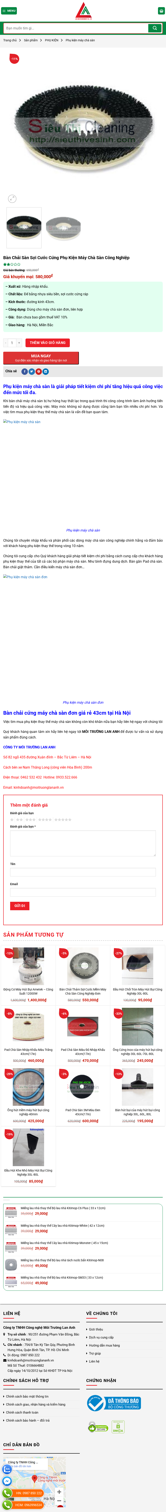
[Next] (151, 127)
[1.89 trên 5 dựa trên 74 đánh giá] (83, 264)
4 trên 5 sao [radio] (44, 820)
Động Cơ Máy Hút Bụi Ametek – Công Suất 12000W (28, 991)
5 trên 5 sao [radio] (62, 820)
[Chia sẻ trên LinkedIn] (45, 371)
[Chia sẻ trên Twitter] (32, 371)
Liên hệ (94, 1361)
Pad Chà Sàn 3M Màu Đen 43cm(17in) (82, 1112)
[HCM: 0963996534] (7, 1505)
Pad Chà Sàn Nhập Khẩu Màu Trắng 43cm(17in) (28, 1052)
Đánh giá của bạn (22, 813)
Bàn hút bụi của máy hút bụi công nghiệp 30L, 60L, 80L (137, 1112)
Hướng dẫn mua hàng (104, 1345)
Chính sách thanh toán (22, 1412)
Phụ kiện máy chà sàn (80, 40)
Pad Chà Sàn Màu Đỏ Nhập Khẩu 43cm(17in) (83, 1052)
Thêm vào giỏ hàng (48, 343)
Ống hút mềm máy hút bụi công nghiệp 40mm (28, 1112)
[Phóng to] (12, 199)
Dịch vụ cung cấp (101, 1337)
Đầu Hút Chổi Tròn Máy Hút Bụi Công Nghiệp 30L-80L (137, 991)
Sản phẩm (31, 40)
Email (14, 884)
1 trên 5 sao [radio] (11, 820)
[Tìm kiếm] (154, 28)
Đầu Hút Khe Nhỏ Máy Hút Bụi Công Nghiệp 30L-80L (28, 1173)
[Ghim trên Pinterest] (38, 371)
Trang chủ (10, 40)
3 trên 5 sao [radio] (30, 820)
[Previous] (15, 127)
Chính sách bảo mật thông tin (27, 1396)
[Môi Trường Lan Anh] (83, 11)
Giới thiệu (96, 1329)
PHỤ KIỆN (51, 40)
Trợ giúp (95, 1353)
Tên (12, 864)
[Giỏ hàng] (161, 10)
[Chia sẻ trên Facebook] (24, 371)
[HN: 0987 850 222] (7, 1493)
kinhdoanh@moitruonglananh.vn (39, 787)
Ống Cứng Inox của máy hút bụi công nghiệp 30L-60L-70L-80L (137, 1052)
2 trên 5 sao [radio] (19, 820)
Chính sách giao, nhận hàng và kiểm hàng (35, 1404)
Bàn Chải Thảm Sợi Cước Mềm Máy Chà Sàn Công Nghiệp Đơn (82, 991)
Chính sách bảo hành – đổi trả (27, 1420)
